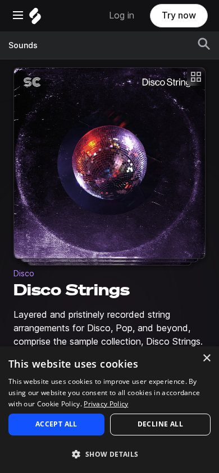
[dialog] (109, 409)
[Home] (35, 19)
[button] (109, 453)
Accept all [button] (56, 424)
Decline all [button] (160, 424)
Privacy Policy (106, 404)
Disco (23, 273)
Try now (179, 15)
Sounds (23, 45)
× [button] (206, 358)
